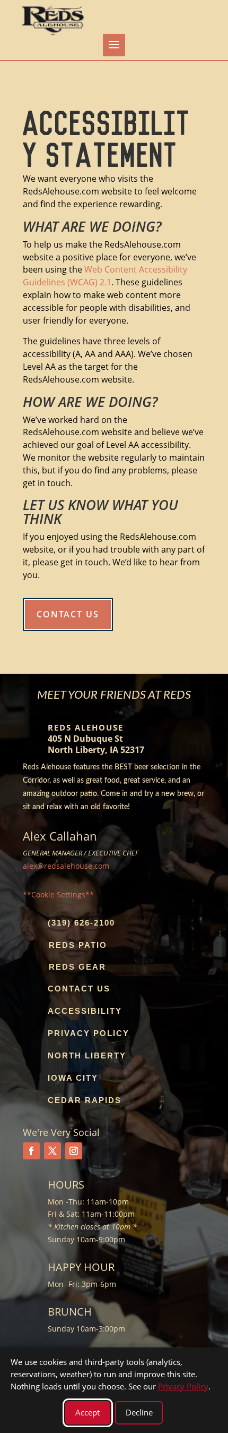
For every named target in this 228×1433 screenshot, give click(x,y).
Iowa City (73, 1077)
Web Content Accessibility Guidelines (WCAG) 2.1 (105, 276)
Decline (139, 1412)
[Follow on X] (52, 1150)
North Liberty (87, 1055)
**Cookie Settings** (58, 894)
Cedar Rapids (84, 1100)
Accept (87, 1412)
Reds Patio (78, 944)
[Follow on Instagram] (73, 1150)
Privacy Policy (88, 1033)
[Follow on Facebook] (31, 1150)
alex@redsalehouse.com (66, 866)
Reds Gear (77, 966)
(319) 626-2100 (81, 922)
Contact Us (68, 614)
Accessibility (85, 1010)
